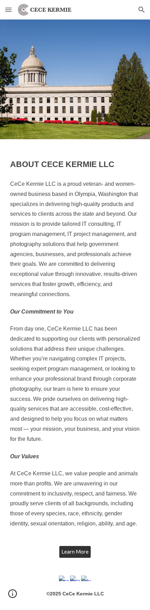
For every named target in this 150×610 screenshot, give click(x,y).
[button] (8, 9)
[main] (75, 347)
